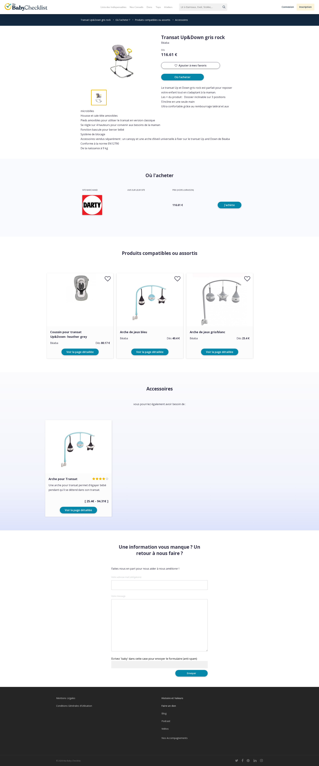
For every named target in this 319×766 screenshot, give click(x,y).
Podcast (165, 721)
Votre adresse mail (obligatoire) (126, 577)
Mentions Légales (65, 698)
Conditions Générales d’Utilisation (74, 705)
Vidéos (165, 728)
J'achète (229, 205)
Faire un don (168, 705)
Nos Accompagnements (174, 738)
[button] (288, 7)
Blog (163, 713)
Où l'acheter (182, 77)
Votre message (118, 596)
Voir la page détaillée (80, 352)
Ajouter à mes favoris (193, 65)
